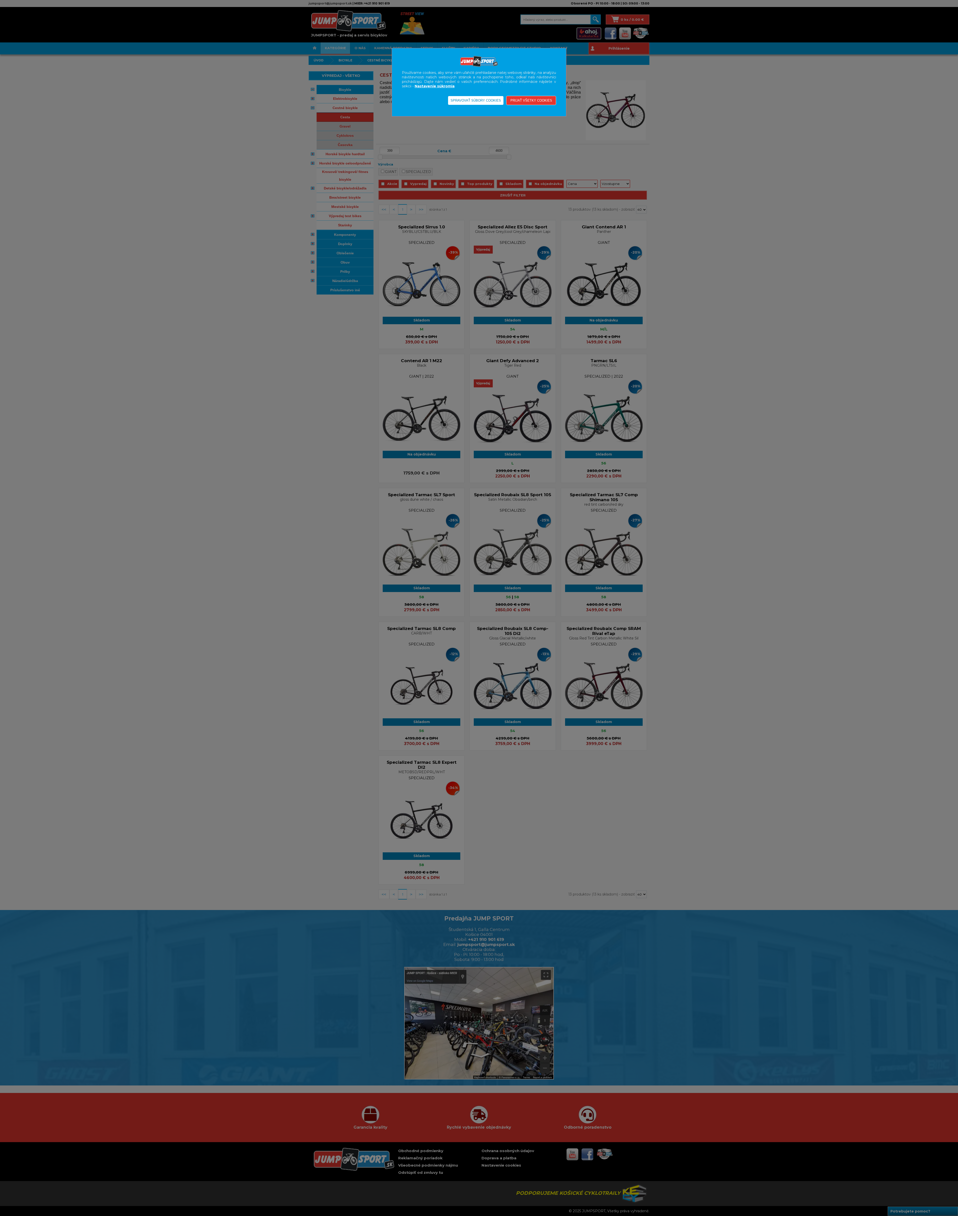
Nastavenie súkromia (435, 86)
